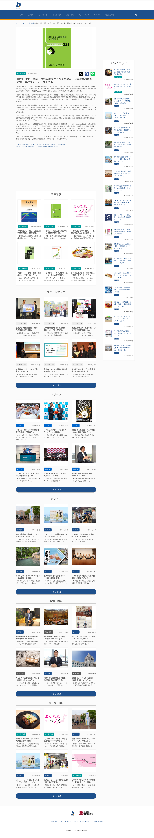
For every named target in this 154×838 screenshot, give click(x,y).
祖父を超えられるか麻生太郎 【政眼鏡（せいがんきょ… (83, 679)
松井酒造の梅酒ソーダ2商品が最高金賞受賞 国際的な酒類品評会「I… (122, 231)
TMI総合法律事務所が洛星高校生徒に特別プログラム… (83, 577)
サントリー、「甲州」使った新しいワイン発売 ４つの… (55, 535)
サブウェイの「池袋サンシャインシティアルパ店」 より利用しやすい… (122, 319)
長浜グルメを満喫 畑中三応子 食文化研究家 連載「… (27, 740)
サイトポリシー (66, 822)
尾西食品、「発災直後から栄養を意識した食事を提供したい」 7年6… (122, 304)
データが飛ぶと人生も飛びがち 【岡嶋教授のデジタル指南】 (122, 289)
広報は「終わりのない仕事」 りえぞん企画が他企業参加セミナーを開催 (40, 144)
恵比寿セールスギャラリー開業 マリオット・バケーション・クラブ (122, 260)
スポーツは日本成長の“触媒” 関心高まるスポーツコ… (83, 474)
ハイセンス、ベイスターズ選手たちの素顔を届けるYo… (27, 474)
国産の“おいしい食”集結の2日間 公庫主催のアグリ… (57, 781)
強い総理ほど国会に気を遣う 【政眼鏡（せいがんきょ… (55, 637)
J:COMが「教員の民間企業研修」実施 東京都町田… (83, 535)
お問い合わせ (98, 822)
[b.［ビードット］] (72, 813)
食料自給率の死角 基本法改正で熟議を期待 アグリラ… (82, 274)
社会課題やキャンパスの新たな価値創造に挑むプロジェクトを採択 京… (122, 348)
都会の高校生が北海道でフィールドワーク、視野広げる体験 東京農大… (122, 101)
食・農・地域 (56, 15)
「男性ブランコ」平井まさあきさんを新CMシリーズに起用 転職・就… (122, 202)
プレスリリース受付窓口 (82, 822)
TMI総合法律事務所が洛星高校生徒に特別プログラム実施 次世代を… (122, 173)
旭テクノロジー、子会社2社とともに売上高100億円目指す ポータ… (122, 217)
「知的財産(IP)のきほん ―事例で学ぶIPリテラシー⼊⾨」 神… (122, 333)
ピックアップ (43, 15)
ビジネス (31, 15)
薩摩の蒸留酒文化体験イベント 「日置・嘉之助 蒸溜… (56, 577)
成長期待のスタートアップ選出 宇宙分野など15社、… (28, 370)
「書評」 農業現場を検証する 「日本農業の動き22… (56, 232)
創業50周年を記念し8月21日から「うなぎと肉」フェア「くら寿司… (122, 275)
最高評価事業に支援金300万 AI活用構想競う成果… (27, 329)
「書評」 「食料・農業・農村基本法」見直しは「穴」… (29, 274)
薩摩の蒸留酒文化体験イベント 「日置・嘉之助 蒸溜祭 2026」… (122, 159)
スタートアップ (84, 15)
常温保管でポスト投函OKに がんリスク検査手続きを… (84, 329)
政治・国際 (70, 15)
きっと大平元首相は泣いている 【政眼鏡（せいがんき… (28, 679)
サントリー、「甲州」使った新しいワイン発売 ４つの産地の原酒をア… (122, 115)
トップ (20, 15)
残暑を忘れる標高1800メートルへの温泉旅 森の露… (28, 577)
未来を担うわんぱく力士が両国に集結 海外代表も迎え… (83, 431)
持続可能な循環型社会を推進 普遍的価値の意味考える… (55, 679)
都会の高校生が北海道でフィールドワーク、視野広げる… (27, 535)
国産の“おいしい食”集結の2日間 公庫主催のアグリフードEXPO (122, 246)
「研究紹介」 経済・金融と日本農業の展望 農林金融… (29, 232)
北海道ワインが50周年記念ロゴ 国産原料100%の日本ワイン (36, 146)
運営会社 (54, 822)
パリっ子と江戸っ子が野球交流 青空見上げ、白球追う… (28, 431)
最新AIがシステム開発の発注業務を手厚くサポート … (55, 370)
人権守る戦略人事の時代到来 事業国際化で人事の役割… (27, 637)
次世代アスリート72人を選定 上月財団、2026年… (56, 474)
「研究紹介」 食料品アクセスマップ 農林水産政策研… (56, 274)
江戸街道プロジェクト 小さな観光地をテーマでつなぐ (55, 740)
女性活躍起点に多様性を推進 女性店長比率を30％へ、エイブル (122, 188)
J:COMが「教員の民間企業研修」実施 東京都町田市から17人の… (122, 130)
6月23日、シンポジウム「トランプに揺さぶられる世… (83, 637)
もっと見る (57, 385)
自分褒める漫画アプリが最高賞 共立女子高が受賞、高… (84, 370)
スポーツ (97, 15)
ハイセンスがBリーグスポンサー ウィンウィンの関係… (57, 431)
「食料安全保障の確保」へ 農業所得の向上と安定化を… (82, 232)
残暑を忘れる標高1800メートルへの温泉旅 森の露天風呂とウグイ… (122, 144)
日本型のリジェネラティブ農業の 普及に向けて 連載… (83, 781)
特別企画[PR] (109, 15)
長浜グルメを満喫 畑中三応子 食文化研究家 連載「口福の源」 (122, 72)
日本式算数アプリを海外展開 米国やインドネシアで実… (55, 329)
